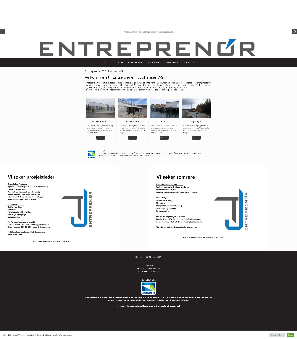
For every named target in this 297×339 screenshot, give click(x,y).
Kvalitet (164, 121)
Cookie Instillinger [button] (277, 335)
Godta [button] (290, 335)
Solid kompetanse (100, 121)
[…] (154, 155)
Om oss (119, 63)
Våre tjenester (135, 63)
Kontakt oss (189, 63)
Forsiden (106, 63)
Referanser (154, 63)
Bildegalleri (171, 63)
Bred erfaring (132, 121)
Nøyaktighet (196, 121)
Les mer (101, 138)
